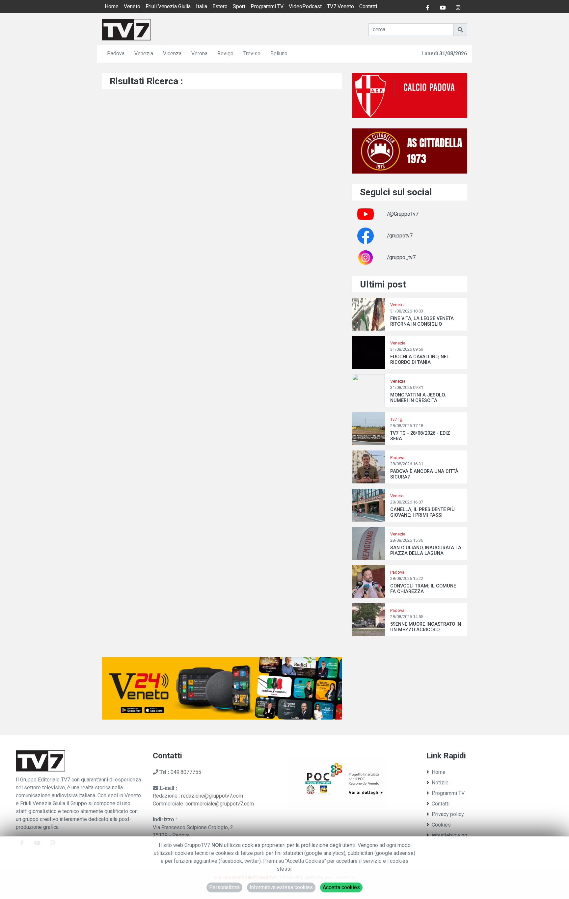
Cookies (441, 825)
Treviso (251, 53)
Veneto (132, 6)
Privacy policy (448, 814)
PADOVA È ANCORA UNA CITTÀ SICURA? (424, 474)
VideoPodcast (305, 6)
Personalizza (224, 887)
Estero (220, 6)
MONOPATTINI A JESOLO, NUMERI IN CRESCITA (418, 397)
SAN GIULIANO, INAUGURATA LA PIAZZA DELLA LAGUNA (425, 550)
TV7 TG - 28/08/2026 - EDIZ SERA (420, 436)
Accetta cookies (341, 887)
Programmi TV (267, 6)
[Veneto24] (222, 688)
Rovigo (225, 53)
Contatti (368, 6)
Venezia (143, 53)
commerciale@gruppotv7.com (219, 804)
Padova (115, 53)
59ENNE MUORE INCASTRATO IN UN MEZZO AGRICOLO (425, 627)
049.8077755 (186, 772)
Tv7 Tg (396, 419)
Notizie (440, 782)
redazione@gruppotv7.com (212, 796)
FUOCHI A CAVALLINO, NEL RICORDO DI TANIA (419, 359)
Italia (201, 6)
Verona (199, 53)
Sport (239, 6)
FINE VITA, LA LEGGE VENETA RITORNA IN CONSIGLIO (422, 321)
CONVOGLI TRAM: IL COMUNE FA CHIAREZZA (423, 588)
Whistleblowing (449, 835)
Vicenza (172, 53)
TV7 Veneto (340, 6)
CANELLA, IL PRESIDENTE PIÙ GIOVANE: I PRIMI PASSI (422, 512)
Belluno (278, 53)
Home (112, 6)
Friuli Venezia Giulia (168, 6)
